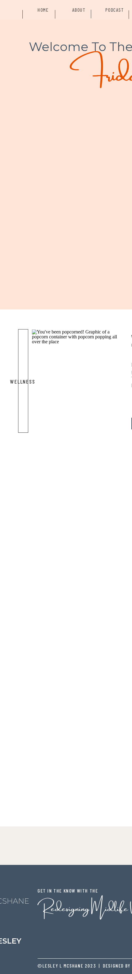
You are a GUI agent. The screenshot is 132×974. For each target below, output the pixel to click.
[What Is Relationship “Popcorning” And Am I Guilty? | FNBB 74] (78, 381)
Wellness (22, 381)
